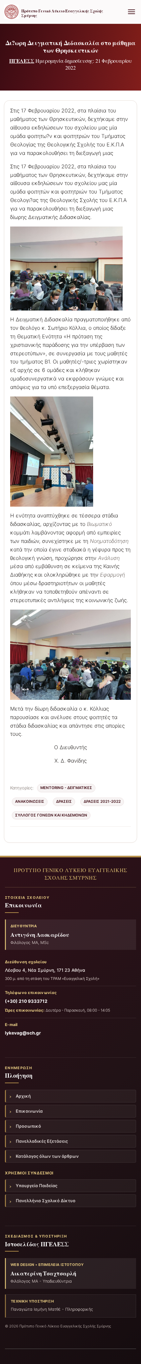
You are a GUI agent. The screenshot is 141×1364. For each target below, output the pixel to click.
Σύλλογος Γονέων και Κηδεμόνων (51, 815)
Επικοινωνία (29, 1111)
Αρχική (23, 1096)
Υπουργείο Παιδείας (36, 1185)
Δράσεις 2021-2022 (102, 801)
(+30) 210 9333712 (26, 1001)
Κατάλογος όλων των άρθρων (47, 1156)
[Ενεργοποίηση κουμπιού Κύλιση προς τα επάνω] (128, 1351)
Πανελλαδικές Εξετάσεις (42, 1141)
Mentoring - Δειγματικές (66, 787)
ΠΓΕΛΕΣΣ (21, 60)
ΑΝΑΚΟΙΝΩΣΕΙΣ (29, 801)
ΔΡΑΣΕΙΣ (64, 801)
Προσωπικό (28, 1126)
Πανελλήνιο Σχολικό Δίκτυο (45, 1200)
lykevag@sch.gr (23, 1033)
